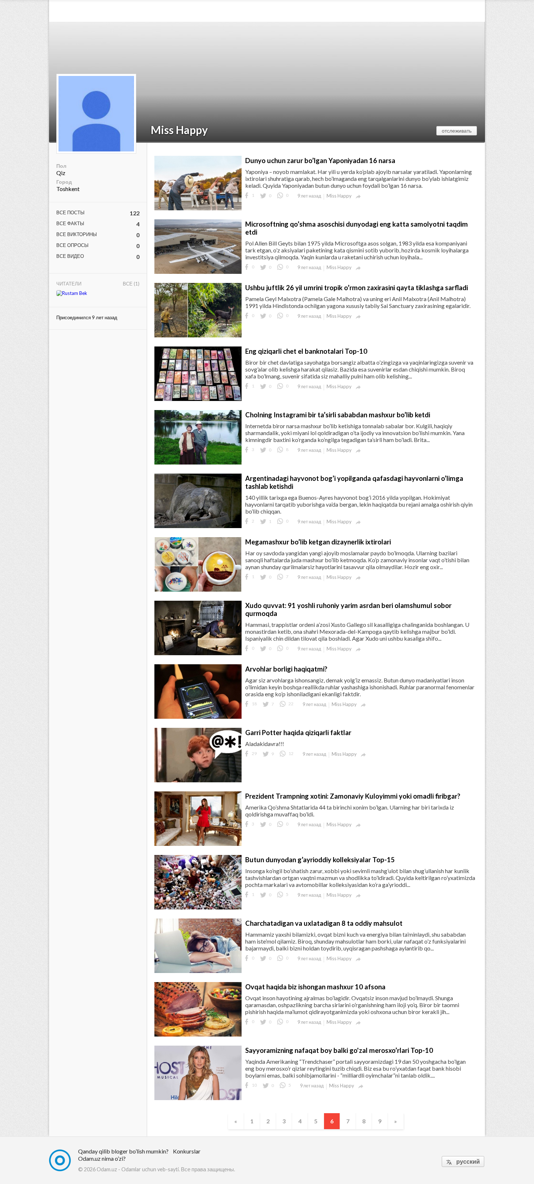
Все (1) (131, 284)
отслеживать (457, 130)
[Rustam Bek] (71, 293)
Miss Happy (179, 129)
